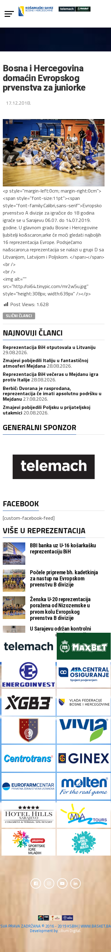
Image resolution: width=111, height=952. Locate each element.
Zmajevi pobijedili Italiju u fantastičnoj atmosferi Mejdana (45, 363)
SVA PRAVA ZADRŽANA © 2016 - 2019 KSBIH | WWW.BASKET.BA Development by (55, 928)
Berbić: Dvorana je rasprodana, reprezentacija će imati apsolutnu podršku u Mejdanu (52, 393)
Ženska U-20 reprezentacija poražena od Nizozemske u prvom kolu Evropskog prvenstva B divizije (60, 608)
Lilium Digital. (70, 931)
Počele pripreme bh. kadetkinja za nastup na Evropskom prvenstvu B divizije (64, 578)
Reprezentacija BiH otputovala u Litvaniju (49, 347)
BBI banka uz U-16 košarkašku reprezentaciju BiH (63, 548)
